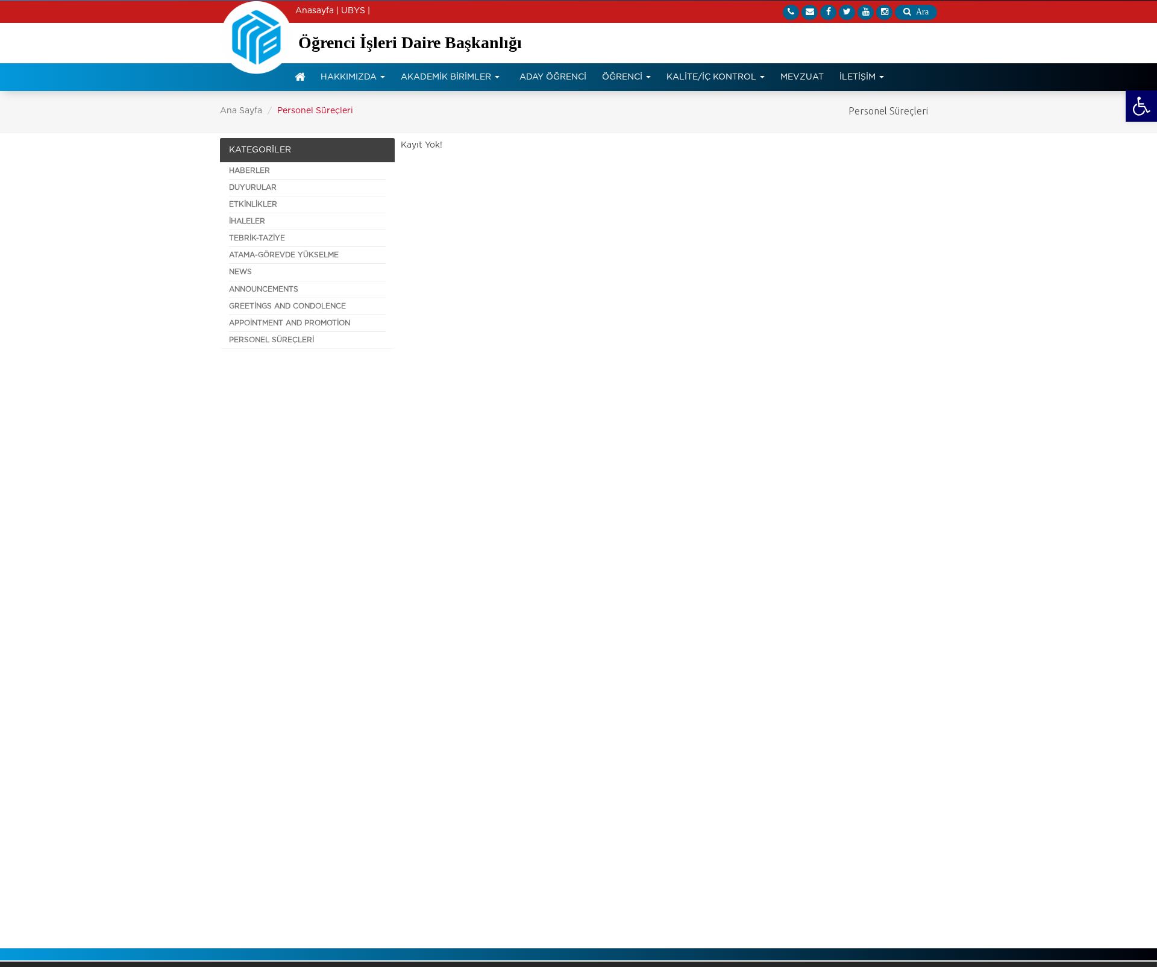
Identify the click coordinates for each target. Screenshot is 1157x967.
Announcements (263, 289)
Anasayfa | (317, 11)
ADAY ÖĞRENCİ (552, 77)
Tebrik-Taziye (257, 238)
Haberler (249, 170)
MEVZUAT (802, 77)
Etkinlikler (253, 204)
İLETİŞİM (858, 77)
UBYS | (355, 11)
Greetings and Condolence (287, 306)
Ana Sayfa (241, 111)
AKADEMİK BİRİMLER (447, 77)
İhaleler (247, 221)
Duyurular (253, 187)
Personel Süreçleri (271, 339)
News (240, 271)
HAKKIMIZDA (350, 77)
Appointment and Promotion (289, 323)
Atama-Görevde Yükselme (284, 254)
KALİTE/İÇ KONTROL (712, 77)
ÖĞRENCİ (623, 77)
